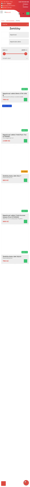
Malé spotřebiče (10, 20)
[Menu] (1, 12)
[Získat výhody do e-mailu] (3, 483)
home (2, 20)
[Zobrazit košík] (27, 13)
